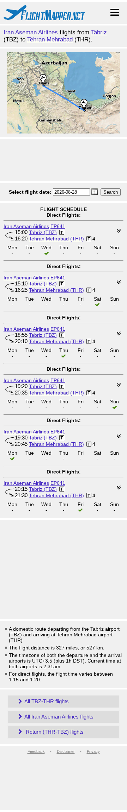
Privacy (93, 751)
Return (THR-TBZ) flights (54, 732)
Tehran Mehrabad (50, 39)
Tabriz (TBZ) (43, 232)
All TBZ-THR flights (46, 701)
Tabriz (99, 32)
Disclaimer (66, 751)
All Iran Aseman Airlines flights (58, 717)
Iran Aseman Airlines (31, 32)
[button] (94, 191)
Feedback (36, 751)
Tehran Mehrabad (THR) (56, 239)
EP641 (57, 226)
